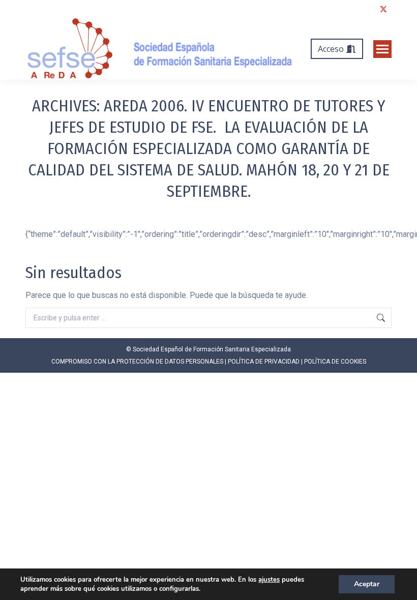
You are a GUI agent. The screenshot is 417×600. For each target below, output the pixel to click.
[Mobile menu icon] (382, 49)
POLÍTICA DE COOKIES (335, 361)
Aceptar (366, 584)
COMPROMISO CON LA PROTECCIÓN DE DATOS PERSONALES (137, 361)
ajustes (269, 579)
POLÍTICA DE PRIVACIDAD (264, 361)
